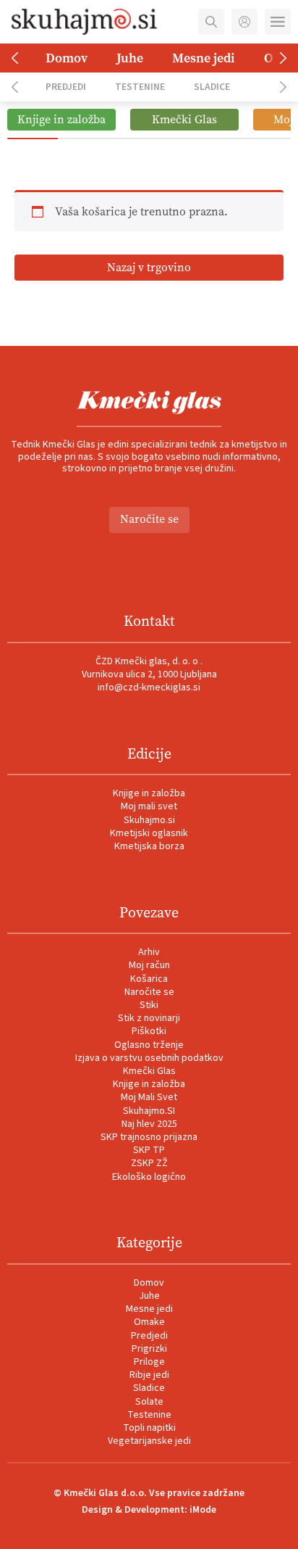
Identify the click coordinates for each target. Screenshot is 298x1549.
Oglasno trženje (149, 1045)
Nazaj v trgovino (149, 267)
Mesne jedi (203, 58)
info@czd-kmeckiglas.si (149, 687)
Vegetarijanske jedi (149, 1441)
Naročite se (149, 518)
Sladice (212, 87)
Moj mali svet (149, 806)
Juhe (129, 58)
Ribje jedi (149, 1375)
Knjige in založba (149, 793)
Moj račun (149, 965)
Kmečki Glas (149, 1071)
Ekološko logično (149, 1177)
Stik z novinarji (149, 1018)
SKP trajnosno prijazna (149, 1137)
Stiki (149, 1005)
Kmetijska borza (149, 846)
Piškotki (149, 1031)
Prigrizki (149, 1349)
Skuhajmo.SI (149, 1111)
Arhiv (149, 952)
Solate (149, 1402)
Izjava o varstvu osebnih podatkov (149, 1058)
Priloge (149, 1362)
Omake (149, 1322)
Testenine (140, 87)
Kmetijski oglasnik (149, 833)
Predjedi (66, 87)
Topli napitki (149, 1428)
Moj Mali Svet (149, 1097)
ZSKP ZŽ (149, 1163)
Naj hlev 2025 (149, 1124)
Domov (67, 58)
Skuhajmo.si (149, 820)
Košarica (149, 979)
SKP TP (149, 1150)
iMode (203, 1510)
